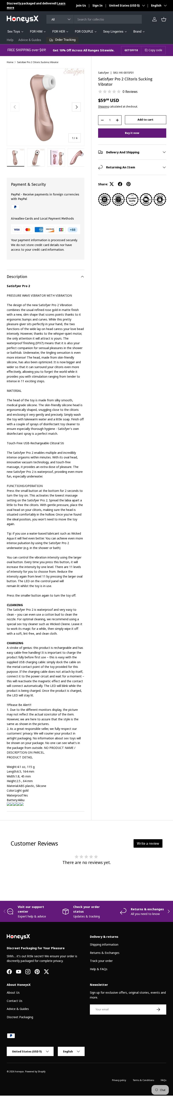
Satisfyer (103, 72)
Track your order (101, 961)
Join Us (81, 5)
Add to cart (145, 119)
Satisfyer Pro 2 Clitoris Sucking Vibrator (37, 62)
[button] (163, 19)
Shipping (103, 106)
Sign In (97, 5)
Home (10, 62)
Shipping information (104, 944)
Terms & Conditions (143, 1080)
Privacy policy (119, 1080)
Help (10, 40)
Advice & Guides (29, 40)
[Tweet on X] (111, 184)
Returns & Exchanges (104, 952)
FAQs (163, 1080)
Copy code (155, 50)
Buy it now (132, 133)
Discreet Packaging (20, 1017)
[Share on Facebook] (120, 184)
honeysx (19, 1071)
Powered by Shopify (35, 1071)
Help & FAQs (98, 969)
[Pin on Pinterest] (128, 184)
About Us (13, 992)
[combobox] (94, 19)
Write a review (148, 843)
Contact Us (14, 1001)
